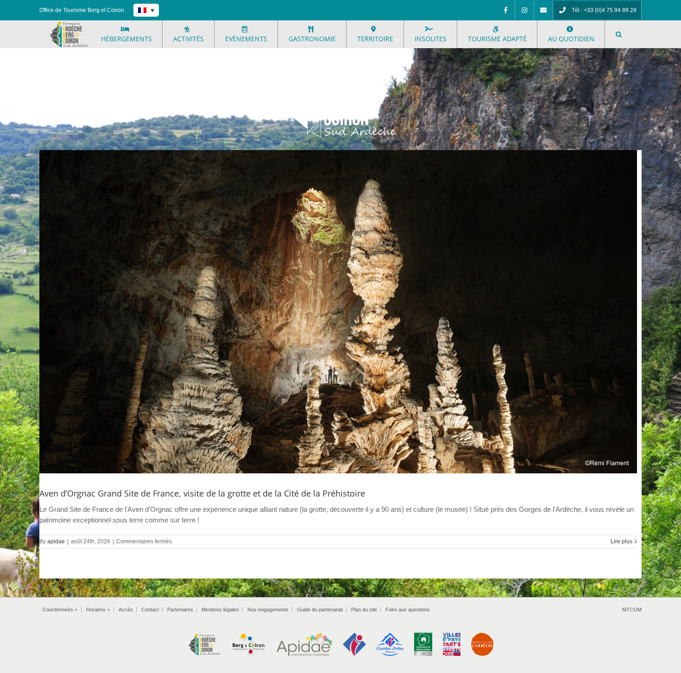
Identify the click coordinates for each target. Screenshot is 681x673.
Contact (150, 609)
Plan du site (364, 609)
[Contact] (543, 10)
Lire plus (621, 541)
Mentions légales (220, 609)
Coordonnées (60, 609)
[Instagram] (524, 10)
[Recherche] (618, 34)
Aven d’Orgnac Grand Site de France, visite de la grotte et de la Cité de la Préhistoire (202, 493)
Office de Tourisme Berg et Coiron (81, 10)
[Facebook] (505, 10)
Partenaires (180, 609)
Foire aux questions (407, 609)
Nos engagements (268, 609)
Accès (126, 609)
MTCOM (632, 609)
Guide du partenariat (320, 609)
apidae (56, 541)
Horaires (98, 609)
